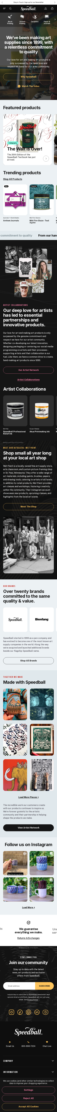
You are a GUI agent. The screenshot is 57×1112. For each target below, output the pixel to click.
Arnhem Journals (11, 221)
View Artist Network (28, 827)
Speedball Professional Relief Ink (14, 433)
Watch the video (30, 86)
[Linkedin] (37, 1012)
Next (54, 2)
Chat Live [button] (47, 1046)
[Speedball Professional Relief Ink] (15, 410)
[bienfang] (41, 619)
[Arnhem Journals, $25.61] (15, 199)
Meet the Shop (28, 506)
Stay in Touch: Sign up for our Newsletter (28, 2)
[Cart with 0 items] (52, 8)
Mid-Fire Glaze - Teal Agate (39, 222)
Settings (28, 1090)
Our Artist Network (28, 370)
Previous (2, 2)
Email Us (10, 1046)
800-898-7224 (28, 1046)
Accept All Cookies (29, 1106)
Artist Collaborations (28, 380)
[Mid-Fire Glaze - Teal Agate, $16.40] (42, 199)
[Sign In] (45, 8)
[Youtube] (45, 1012)
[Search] (10, 8)
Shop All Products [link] (12, 179)
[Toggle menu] (5, 8)
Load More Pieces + (28, 797)
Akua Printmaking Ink (40, 432)
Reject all (28, 1098)
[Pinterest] (28, 1012)
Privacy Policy (32, 1000)
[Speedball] (15, 619)
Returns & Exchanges (28, 938)
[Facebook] (20, 1012)
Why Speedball (28, 76)
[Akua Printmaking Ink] (42, 410)
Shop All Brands (28, 660)
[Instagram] (11, 1012)
